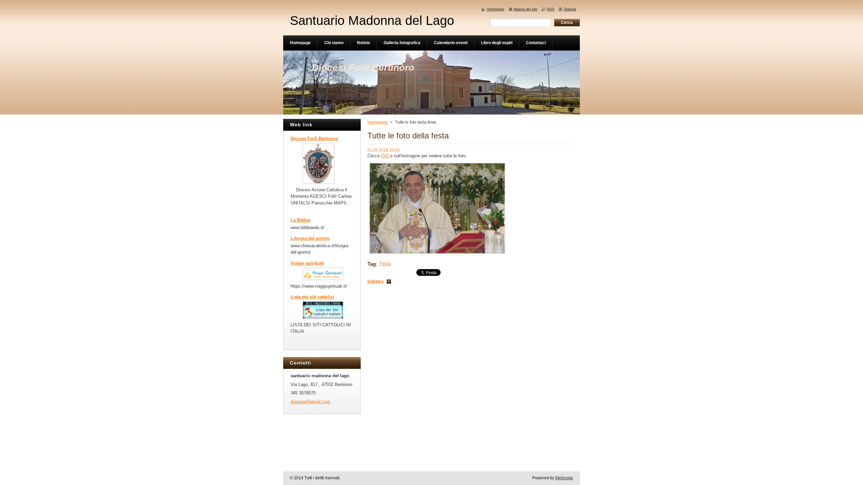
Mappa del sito (525, 9)
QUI (385, 155)
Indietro (375, 281)
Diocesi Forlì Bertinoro (314, 138)
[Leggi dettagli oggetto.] (318, 182)
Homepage (377, 122)
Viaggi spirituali (307, 263)
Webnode (564, 478)
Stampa (570, 9)
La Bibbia (300, 220)
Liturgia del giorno (310, 238)
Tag (371, 264)
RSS (550, 9)
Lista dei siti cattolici (312, 296)
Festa (385, 263)
